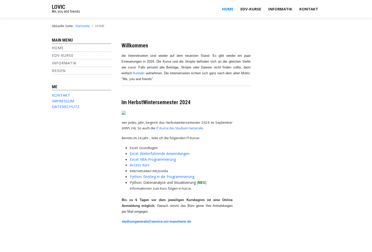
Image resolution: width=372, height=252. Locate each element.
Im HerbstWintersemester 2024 (156, 102)
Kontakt (138, 73)
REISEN (59, 70)
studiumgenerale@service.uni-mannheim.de (156, 221)
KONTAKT (308, 8)
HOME (227, 8)
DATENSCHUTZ (65, 106)
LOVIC (58, 7)
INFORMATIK (280, 8)
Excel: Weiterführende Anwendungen (160, 153)
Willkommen (134, 45)
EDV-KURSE (250, 8)
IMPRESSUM (63, 100)
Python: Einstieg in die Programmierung (162, 176)
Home (58, 47)
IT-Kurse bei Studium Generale (179, 128)
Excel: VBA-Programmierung (153, 159)
